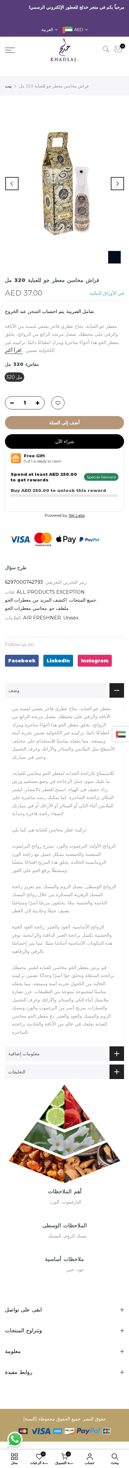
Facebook (21, 661)
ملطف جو (59, 608)
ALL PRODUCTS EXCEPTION (51, 592)
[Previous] (12, 183)
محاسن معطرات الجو (26, 608)
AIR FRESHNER (42, 618)
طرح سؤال (15, 568)
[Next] (117, 183)
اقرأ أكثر (14, 350)
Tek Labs (76, 515)
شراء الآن (64, 441)
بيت (8, 85)
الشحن (34, 311)
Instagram (94, 661)
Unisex (70, 618)
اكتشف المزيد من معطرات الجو (36, 600)
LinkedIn (58, 661)
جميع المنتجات (82, 600)
